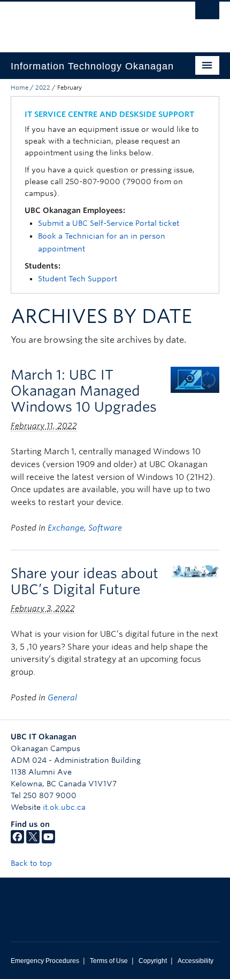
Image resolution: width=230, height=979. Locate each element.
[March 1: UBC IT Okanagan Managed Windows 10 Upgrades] (195, 379)
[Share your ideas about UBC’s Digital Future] (195, 571)
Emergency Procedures (45, 961)
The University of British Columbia (84, 22)
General (62, 697)
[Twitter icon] (33, 840)
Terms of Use (109, 961)
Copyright (153, 961)
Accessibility (195, 961)
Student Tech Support (77, 278)
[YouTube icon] (48, 840)
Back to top (32, 863)
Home (19, 87)
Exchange (66, 528)
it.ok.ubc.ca (64, 807)
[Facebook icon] (17, 840)
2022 (42, 87)
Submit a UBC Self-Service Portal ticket (108, 223)
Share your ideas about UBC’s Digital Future (84, 581)
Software (105, 528)
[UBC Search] (207, 13)
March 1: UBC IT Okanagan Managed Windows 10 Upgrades (84, 391)
